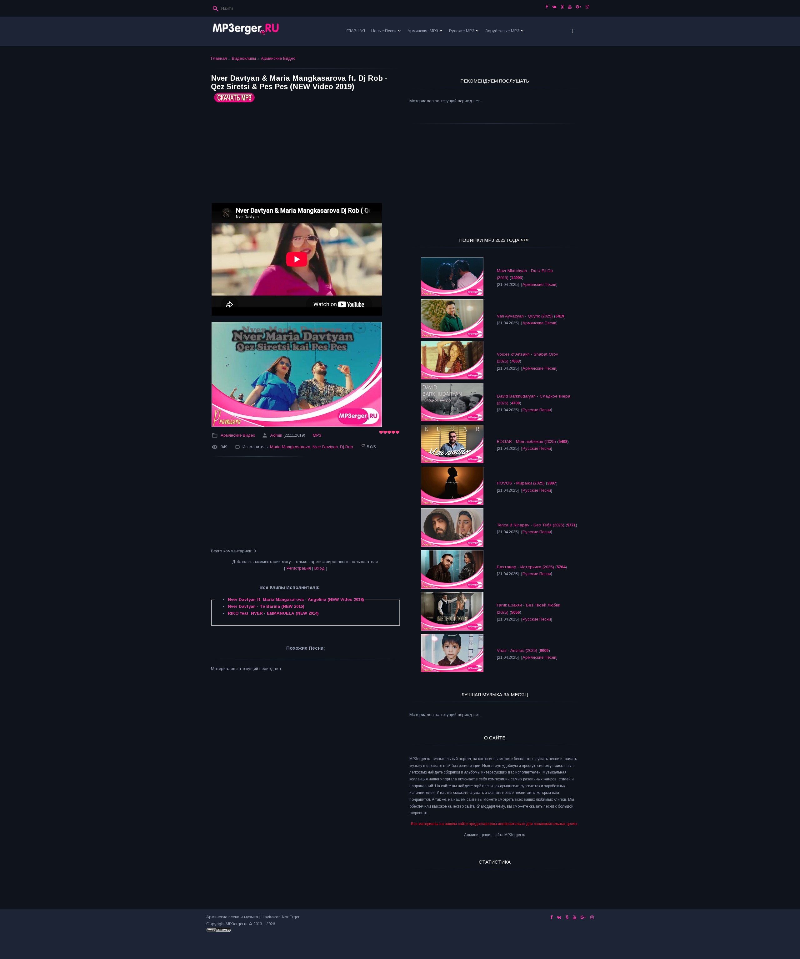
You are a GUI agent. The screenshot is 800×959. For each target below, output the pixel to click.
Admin (276, 435)
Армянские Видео (278, 58)
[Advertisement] (305, 155)
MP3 (317, 435)
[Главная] (246, 31)
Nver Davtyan (325, 446)
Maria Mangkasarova (290, 446)
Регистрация (299, 568)
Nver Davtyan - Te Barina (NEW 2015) (266, 606)
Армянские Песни (539, 284)
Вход (319, 568)
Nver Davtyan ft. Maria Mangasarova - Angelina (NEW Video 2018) (296, 599)
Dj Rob (346, 446)
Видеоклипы (244, 58)
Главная (219, 58)
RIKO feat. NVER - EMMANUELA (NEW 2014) (273, 613)
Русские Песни (536, 410)
